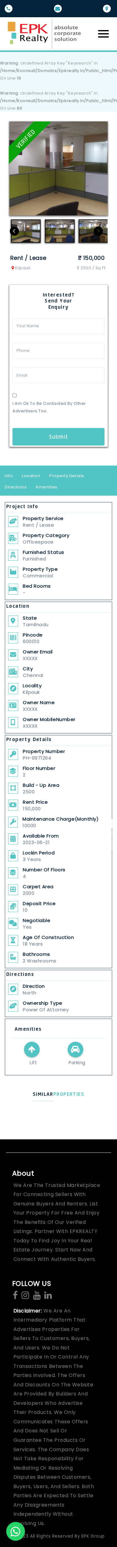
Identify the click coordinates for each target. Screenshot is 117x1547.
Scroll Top (111, 839)
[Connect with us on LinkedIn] (48, 1296)
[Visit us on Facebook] (15, 1296)
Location (31, 476)
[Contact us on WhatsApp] (15, 1531)
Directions (16, 487)
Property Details (66, 476)
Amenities (46, 487)
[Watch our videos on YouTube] (37, 1296)
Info (9, 476)
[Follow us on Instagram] (25, 1296)
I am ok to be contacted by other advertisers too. (49, 407)
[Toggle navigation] (103, 33)
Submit (58, 436)
